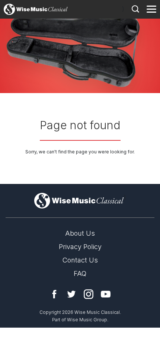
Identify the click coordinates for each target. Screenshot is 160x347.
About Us (80, 233)
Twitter (71, 294)
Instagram (88, 294)
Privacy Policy (80, 247)
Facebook (54, 294)
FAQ (80, 273)
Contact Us (80, 260)
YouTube (106, 294)
